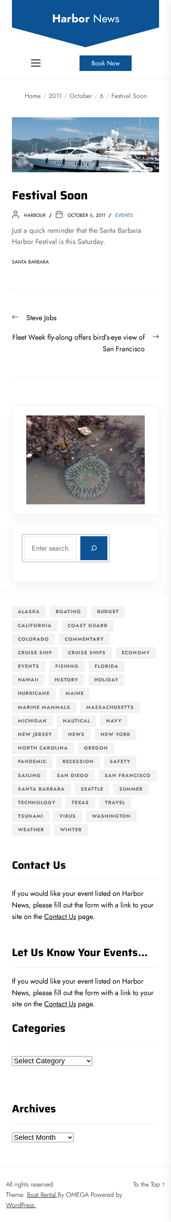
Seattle (92, 789)
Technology (37, 802)
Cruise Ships (87, 652)
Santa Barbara (30, 262)
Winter (71, 829)
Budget (108, 611)
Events (124, 215)
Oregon (96, 748)
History (66, 679)
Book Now (105, 63)
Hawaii (28, 679)
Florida (107, 666)
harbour (35, 215)
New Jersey (35, 734)
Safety (120, 761)
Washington (111, 816)
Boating (68, 611)
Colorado (33, 639)
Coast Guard (88, 625)
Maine (75, 693)
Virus (67, 816)
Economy (136, 652)
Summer (131, 789)
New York (115, 734)
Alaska (29, 611)
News (76, 734)
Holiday (106, 679)
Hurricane (34, 693)
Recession (78, 761)
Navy (114, 720)
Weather (31, 829)
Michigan (32, 720)
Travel (115, 802)
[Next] (128, 460)
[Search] (93, 548)
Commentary (84, 639)
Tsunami (30, 816)
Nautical (76, 720)
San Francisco (128, 775)
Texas (80, 802)
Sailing (29, 775)
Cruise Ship (35, 652)
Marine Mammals (44, 707)
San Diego (73, 775)
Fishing (67, 666)
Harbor (85, 19)
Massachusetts (110, 707)
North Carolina (43, 748)
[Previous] (42, 460)
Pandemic (32, 761)
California (35, 625)
